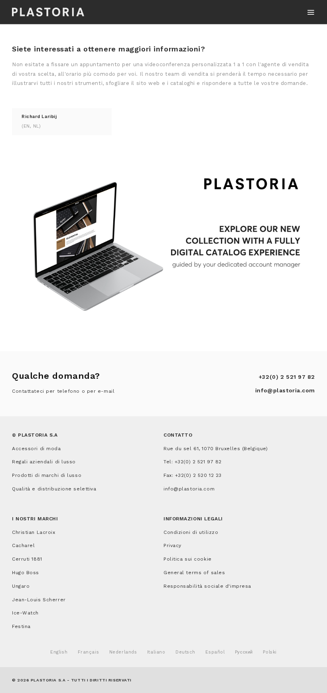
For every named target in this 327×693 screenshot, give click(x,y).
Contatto (178, 435)
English (58, 652)
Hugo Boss (25, 572)
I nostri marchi (35, 519)
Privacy (172, 545)
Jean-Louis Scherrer (39, 599)
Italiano (156, 652)
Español (215, 652)
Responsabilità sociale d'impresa (207, 586)
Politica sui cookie (188, 559)
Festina (21, 626)
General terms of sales (194, 572)
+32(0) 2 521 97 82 (287, 377)
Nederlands (123, 652)
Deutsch (185, 652)
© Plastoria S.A (34, 435)
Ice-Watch (25, 613)
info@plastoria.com (285, 390)
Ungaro (21, 586)
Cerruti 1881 (27, 559)
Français (88, 652)
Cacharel (23, 545)
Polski (269, 652)
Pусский (244, 652)
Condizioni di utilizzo (191, 532)
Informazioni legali (193, 519)
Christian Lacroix (33, 532)
